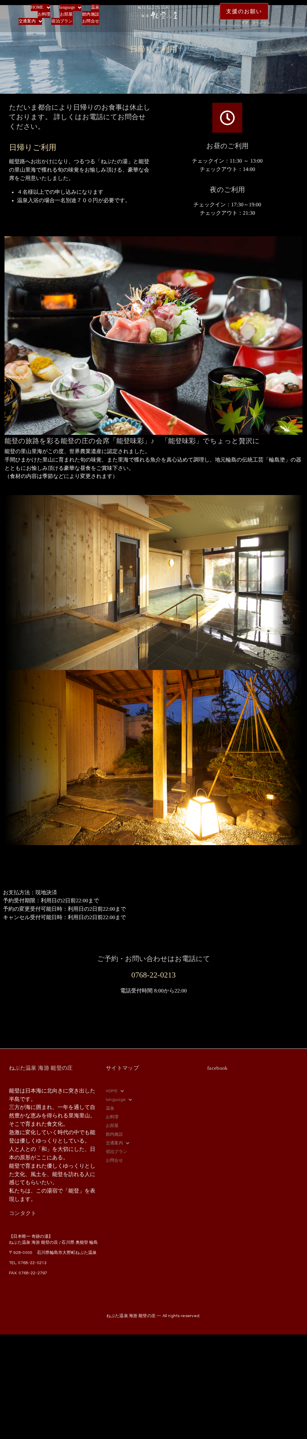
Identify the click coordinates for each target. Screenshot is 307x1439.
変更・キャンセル (255, 22)
